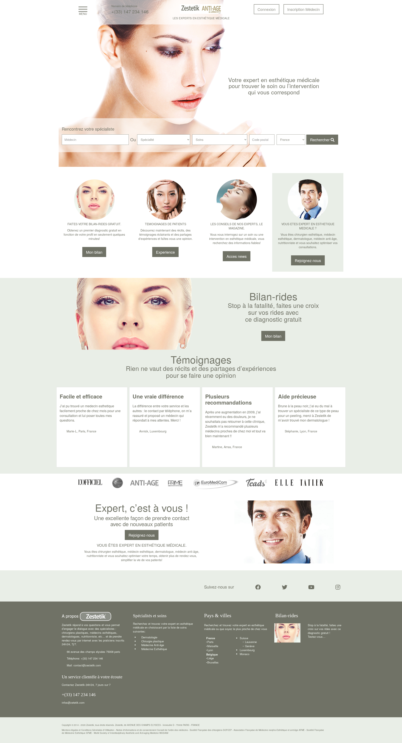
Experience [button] (165, 252)
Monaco (244, 654)
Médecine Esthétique (154, 649)
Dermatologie (149, 637)
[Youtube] (311, 587)
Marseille (212, 646)
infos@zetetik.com (73, 702)
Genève (249, 646)
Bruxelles (213, 662)
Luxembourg (247, 650)
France (210, 638)
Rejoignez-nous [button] (308, 260)
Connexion (267, 9)
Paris (210, 642)
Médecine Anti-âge (152, 645)
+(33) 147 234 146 (129, 11)
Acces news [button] (237, 256)
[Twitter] (284, 587)
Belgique (212, 654)
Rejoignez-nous (142, 535)
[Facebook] (258, 587)
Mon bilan (94, 252)
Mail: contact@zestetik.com (84, 665)
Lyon (210, 650)
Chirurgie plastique (152, 641)
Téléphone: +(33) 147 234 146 (85, 658)
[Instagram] (337, 587)
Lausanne (251, 642)
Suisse (244, 638)
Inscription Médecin (303, 9)
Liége (210, 658)
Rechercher (320, 139)
